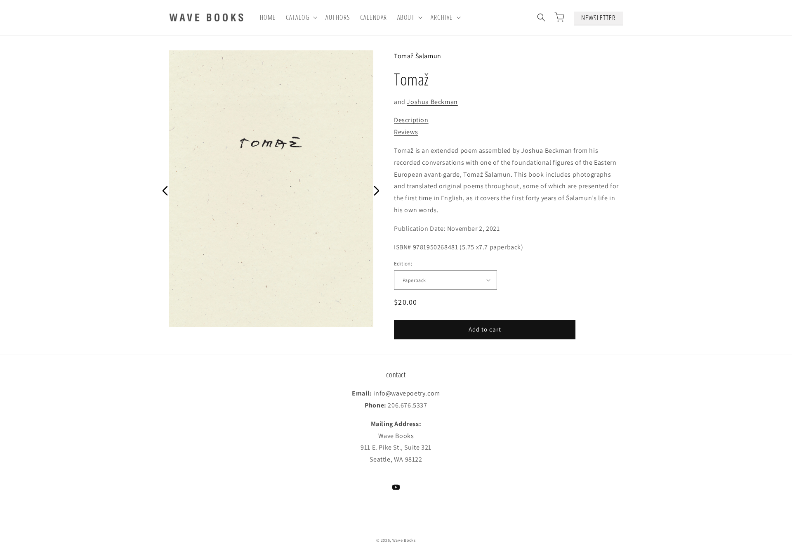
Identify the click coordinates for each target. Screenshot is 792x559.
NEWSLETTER (598, 17)
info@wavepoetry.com (406, 393)
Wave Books (404, 540)
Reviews (406, 132)
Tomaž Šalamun (417, 56)
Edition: (403, 263)
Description (411, 120)
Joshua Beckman (432, 101)
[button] (301, 17)
